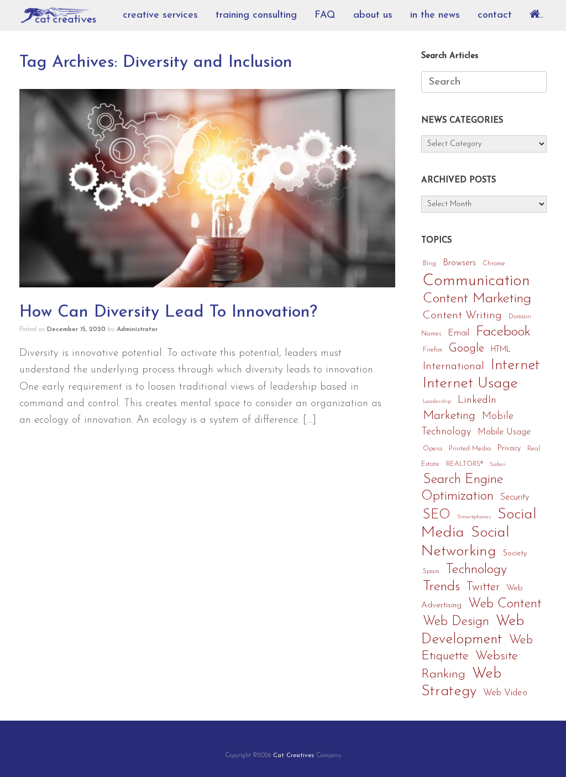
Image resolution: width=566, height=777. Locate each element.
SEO (436, 515)
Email (458, 333)
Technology (476, 569)
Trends (441, 587)
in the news (435, 15)
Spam (431, 571)
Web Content (505, 604)
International (453, 366)
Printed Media (470, 448)
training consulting (256, 15)
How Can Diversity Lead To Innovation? (168, 312)
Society (515, 553)
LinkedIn (477, 400)
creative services (160, 15)
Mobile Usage (504, 432)
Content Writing (462, 315)
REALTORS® (464, 464)
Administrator (137, 329)
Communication (476, 281)
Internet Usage (470, 383)
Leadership (437, 401)
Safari (498, 464)
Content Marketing (477, 299)
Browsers (459, 263)
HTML (501, 349)
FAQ (325, 15)
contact (495, 15)
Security (514, 497)
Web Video (505, 692)
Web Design (456, 621)
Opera (432, 448)
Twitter (483, 587)
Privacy (509, 448)
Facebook (503, 332)
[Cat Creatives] (58, 15)
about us (372, 15)
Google (466, 348)
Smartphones (474, 517)
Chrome (494, 263)
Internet (515, 365)
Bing (429, 263)
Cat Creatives (293, 755)
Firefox (432, 350)
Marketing (449, 416)
